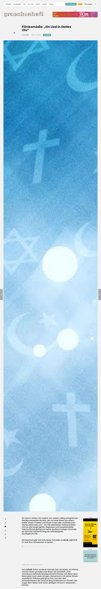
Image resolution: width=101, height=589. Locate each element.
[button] (95, 4)
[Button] (14, 32)
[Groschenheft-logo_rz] (23, 14)
